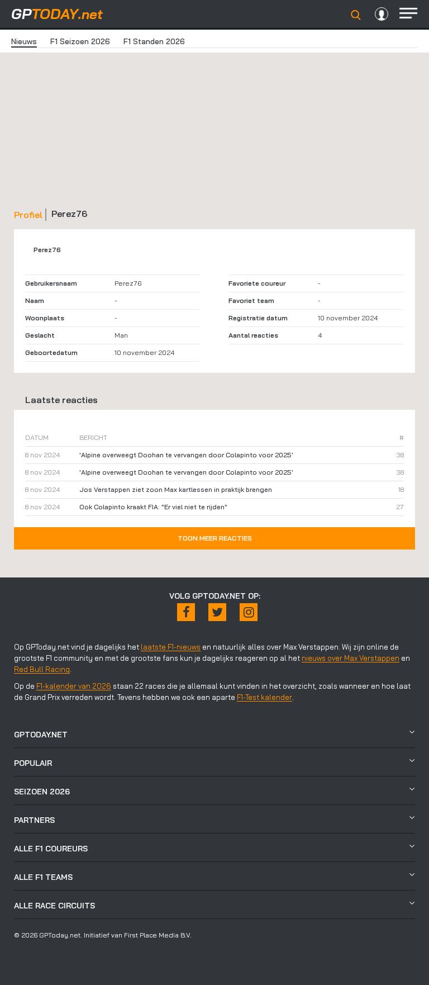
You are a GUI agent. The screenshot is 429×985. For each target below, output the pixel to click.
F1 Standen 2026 (154, 41)
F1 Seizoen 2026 (80, 41)
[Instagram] (249, 612)
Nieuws (24, 41)
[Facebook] (186, 612)
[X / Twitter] (217, 612)
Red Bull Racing (42, 669)
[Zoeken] (355, 15)
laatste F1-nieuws (171, 646)
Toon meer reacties (215, 538)
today (57, 13)
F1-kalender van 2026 (73, 685)
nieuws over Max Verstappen (350, 657)
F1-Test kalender (264, 697)
